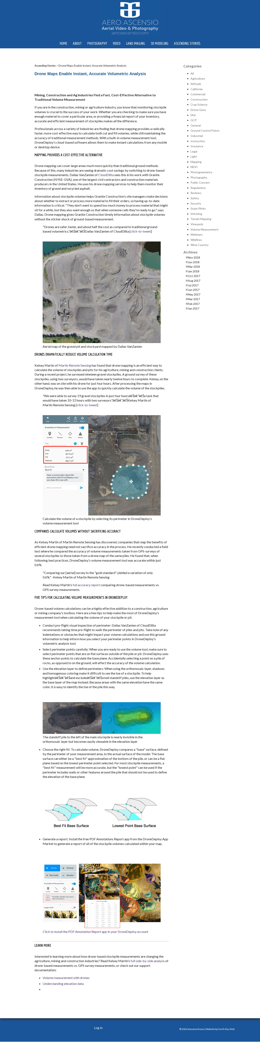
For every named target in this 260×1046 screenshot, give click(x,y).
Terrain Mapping (201, 219)
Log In (98, 1028)
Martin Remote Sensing (74, 365)
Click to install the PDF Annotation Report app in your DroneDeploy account (95, 931)
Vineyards (197, 224)
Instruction (198, 141)
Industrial (197, 136)
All (192, 73)
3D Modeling (159, 43)
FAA (193, 115)
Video (116, 43)
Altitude (196, 84)
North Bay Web (226, 1029)
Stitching (196, 213)
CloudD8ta (106, 175)
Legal (194, 151)
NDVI (194, 167)
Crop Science (199, 104)
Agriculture (198, 78)
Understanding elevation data (63, 983)
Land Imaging (135, 43)
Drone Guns (198, 110)
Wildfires (196, 239)
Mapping (196, 162)
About (77, 43)
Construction (199, 99)
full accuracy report (86, 585)
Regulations (198, 187)
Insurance (197, 146)
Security (196, 203)
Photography (97, 43)
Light (194, 156)
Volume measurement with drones (66, 978)
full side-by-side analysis (148, 961)
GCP (194, 120)
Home (63, 43)
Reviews (196, 193)
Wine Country (199, 245)
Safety (195, 198)
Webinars (197, 234)
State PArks (198, 208)
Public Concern (200, 182)
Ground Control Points (205, 130)
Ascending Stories (187, 43)
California (197, 89)
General (196, 125)
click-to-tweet (141, 231)
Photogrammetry (201, 172)
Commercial (198, 94)
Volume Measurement (205, 229)
